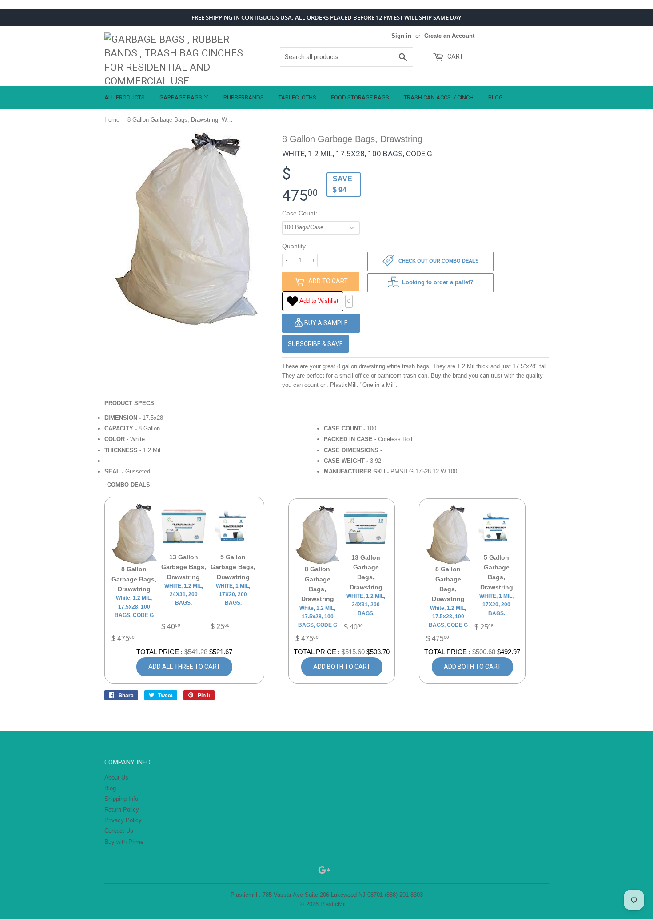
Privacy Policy (123, 820)
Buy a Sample (325, 322)
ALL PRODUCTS (124, 97)
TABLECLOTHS (297, 97)
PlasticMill (333, 904)
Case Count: (299, 213)
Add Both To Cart (341, 666)
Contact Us (118, 830)
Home (111, 119)
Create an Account (449, 35)
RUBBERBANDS (243, 97)
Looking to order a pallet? (438, 282)
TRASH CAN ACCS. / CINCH (439, 97)
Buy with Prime (123, 842)
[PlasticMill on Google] (324, 871)
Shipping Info (121, 799)
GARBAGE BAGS (181, 97)
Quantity (294, 246)
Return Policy (121, 809)
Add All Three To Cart (184, 666)
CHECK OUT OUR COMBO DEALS (437, 261)
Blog (110, 788)
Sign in (401, 35)
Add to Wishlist (318, 301)
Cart (454, 56)
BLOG (495, 97)
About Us (116, 777)
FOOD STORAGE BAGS (360, 97)
